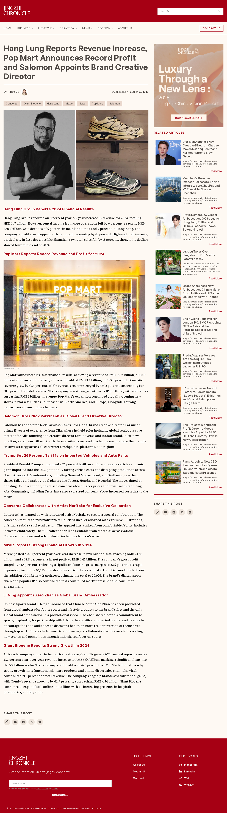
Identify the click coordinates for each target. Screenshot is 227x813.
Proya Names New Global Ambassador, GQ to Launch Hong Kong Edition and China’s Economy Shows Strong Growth (201, 222)
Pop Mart (97, 103)
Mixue (69, 103)
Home (8, 28)
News (86, 28)
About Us (125, 28)
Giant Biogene (32, 103)
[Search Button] (219, 12)
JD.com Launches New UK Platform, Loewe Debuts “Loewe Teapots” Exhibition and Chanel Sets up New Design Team (202, 396)
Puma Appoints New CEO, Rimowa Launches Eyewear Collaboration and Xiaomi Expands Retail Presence (201, 467)
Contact (138, 778)
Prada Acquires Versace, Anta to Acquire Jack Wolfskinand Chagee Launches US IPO (199, 361)
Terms (55, 788)
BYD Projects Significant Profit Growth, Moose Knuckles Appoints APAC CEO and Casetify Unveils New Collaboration (200, 432)
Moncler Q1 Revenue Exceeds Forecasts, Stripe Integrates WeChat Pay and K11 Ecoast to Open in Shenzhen (201, 186)
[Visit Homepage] (17, 11)
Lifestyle (45, 28)
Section (104, 28)
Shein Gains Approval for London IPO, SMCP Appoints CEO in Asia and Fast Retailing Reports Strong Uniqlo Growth (202, 326)
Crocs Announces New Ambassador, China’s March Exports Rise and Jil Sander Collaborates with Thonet (202, 291)
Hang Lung (53, 103)
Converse (11, 103)
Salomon (114, 103)
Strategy (67, 28)
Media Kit (139, 771)
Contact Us (211, 28)
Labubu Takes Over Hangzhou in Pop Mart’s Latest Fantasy (199, 255)
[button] (15, 722)
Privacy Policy (42, 788)
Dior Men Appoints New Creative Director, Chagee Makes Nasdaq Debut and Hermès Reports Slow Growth (201, 149)
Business (24, 28)
